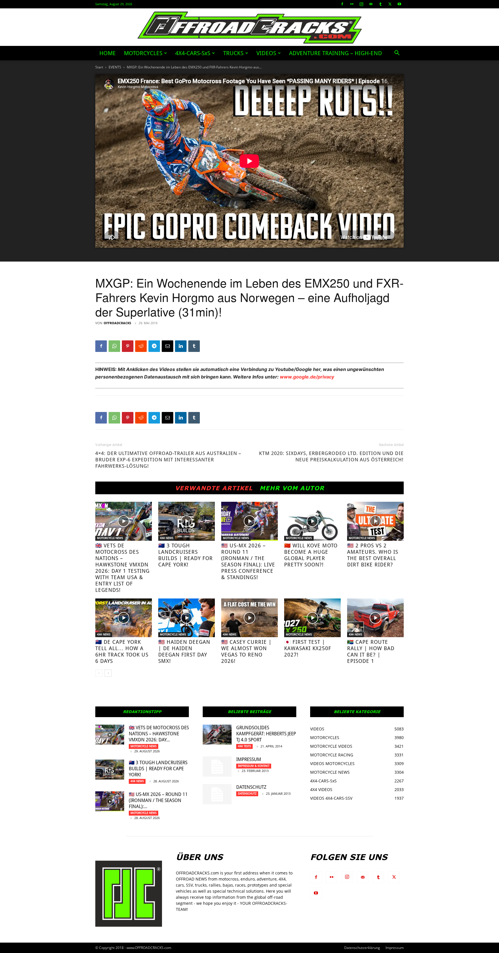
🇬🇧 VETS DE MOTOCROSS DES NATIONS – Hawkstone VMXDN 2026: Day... (159, 734)
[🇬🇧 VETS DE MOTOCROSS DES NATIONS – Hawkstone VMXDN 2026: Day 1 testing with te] (123, 521)
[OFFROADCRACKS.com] (249, 28)
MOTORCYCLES (143, 53)
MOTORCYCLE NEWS (110, 538)
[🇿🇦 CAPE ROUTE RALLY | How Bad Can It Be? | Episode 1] (375, 617)
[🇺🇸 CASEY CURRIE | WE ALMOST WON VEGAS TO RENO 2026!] (249, 617)
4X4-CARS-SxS (192, 53)
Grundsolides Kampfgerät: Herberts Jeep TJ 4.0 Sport (266, 734)
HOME (107, 53)
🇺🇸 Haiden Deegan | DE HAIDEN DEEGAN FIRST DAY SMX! (184, 651)
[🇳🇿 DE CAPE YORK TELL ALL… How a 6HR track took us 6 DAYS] (123, 617)
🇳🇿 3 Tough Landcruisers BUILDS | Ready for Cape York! (185, 555)
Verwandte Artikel (214, 488)
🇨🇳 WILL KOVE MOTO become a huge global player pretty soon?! (311, 555)
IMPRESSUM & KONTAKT (253, 765)
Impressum (248, 759)
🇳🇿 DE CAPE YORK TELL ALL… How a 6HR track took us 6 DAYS (121, 651)
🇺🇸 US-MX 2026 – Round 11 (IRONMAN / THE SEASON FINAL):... (158, 800)
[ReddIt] (141, 346)
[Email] (167, 346)
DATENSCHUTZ (251, 787)
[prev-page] (99, 673)
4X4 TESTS (244, 746)
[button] (397, 53)
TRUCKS (233, 53)
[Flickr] (351, 4)
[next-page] (108, 673)
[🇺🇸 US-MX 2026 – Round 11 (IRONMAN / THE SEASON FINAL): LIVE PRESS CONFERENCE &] (249, 521)
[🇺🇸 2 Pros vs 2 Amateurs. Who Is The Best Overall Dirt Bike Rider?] (375, 521)
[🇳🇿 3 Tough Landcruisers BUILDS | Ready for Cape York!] (186, 521)
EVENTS (115, 67)
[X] (390, 4)
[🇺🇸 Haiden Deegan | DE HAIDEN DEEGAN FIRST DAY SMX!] (186, 617)
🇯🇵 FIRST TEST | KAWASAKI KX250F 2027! (307, 648)
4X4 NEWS (166, 538)
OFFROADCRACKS (117, 323)
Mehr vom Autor (292, 488)
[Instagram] (361, 4)
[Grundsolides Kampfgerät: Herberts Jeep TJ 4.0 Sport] (217, 735)
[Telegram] (154, 346)
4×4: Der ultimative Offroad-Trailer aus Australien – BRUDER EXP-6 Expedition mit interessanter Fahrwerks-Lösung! (168, 459)
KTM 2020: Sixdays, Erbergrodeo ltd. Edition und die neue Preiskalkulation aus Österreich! (331, 456)
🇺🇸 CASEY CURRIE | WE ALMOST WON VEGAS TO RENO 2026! (246, 651)
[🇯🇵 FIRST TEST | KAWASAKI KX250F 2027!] (312, 617)
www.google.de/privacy (307, 377)
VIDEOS (266, 53)
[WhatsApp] (114, 346)
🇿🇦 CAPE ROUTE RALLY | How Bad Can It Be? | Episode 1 (370, 651)
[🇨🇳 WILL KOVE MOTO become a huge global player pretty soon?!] (312, 521)
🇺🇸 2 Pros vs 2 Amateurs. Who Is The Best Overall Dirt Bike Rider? (372, 555)
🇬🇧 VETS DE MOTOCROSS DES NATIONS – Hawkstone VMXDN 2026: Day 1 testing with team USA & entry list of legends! (122, 567)
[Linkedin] (181, 346)
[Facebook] (342, 4)
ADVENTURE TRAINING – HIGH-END (335, 53)
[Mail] (370, 4)
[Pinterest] (127, 346)
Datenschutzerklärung (362, 947)
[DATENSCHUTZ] (217, 794)
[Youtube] (399, 4)
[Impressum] (217, 766)
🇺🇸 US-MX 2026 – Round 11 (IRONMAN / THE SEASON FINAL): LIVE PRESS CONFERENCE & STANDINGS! (248, 561)
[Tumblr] (380, 4)
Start (99, 67)
